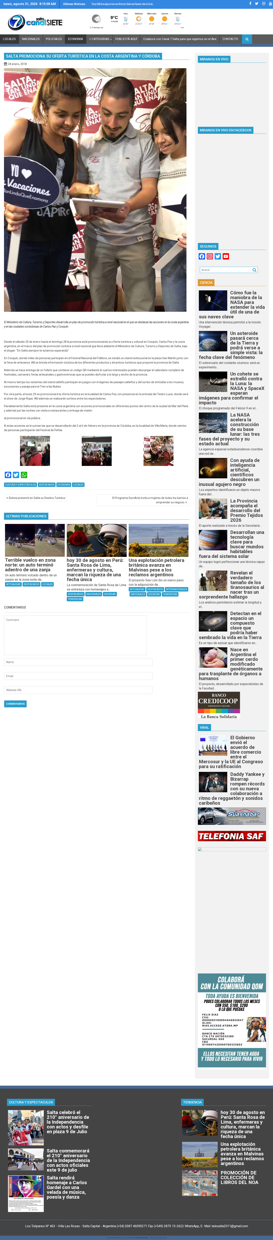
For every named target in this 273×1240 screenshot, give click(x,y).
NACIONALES (31, 39)
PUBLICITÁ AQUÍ (126, 39)
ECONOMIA (75, 39)
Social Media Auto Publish (121, 1237)
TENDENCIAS (75, 599)
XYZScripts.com (158, 1237)
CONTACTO (230, 39)
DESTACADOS (46, 484)
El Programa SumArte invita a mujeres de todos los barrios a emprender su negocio (150, 500)
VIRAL (204, 727)
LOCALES (9, 39)
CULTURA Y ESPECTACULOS (31, 1102)
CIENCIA (206, 283)
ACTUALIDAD (13, 584)
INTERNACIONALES (176, 589)
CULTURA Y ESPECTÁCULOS (20, 484)
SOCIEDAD (110, 594)
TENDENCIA (192, 1102)
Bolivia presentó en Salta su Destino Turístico (37, 498)
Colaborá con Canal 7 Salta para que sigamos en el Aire (179, 39)
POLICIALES (54, 39)
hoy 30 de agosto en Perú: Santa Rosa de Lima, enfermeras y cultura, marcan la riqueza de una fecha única (123, 5)
